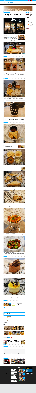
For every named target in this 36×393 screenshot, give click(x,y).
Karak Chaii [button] (5, 100)
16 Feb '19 (8, 12)
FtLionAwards (12, 373)
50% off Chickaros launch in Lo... (21, 362)
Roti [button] (10, 100)
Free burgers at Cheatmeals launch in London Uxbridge (31, 15)
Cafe (13, 370)
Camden (15, 370)
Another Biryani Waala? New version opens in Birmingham (31, 29)
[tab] (21, 300)
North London (15, 377)
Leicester (13, 375)
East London (16, 372)
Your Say (26, 17)
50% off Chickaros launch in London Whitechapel (31, 22)
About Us (4, 0)
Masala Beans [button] (13, 100)
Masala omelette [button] (8, 100)
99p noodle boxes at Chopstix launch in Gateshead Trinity (31, 25)
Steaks (11, 380)
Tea (13, 380)
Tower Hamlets (15, 380)
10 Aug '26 (30, 30)
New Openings (27, 24)
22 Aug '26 (30, 16)
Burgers (11, 370)
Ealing (13, 372)
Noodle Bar (12, 377)
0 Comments (6, 12)
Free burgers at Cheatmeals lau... (6, 362)
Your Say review (9, 37)
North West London (12, 378)
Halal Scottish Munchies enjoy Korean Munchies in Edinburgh (31, 18)
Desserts (12, 372)
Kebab (11, 375)
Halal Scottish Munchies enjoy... (13, 362)
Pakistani (15, 378)
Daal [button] (15, 100)
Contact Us (6, 0)
